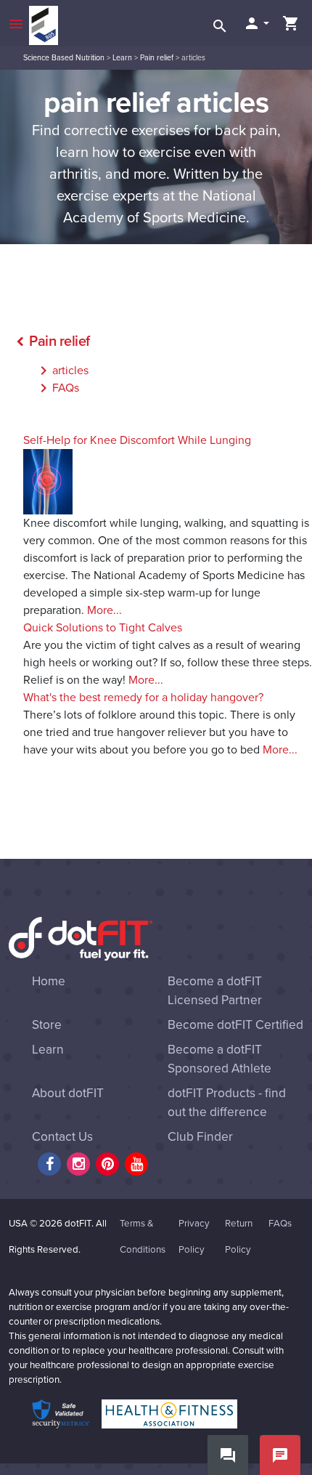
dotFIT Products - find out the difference (227, 1103)
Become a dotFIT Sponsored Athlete (219, 1059)
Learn (122, 57)
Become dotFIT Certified (235, 1024)
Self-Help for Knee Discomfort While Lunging (137, 440)
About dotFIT (68, 1093)
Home (48, 981)
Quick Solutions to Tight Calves (102, 628)
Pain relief (156, 57)
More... (104, 610)
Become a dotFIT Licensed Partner (215, 991)
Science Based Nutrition (63, 57)
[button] (256, 23)
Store (47, 1024)
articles (62, 370)
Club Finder (200, 1136)
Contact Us (62, 1136)
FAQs (57, 388)
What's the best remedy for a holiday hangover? (143, 697)
